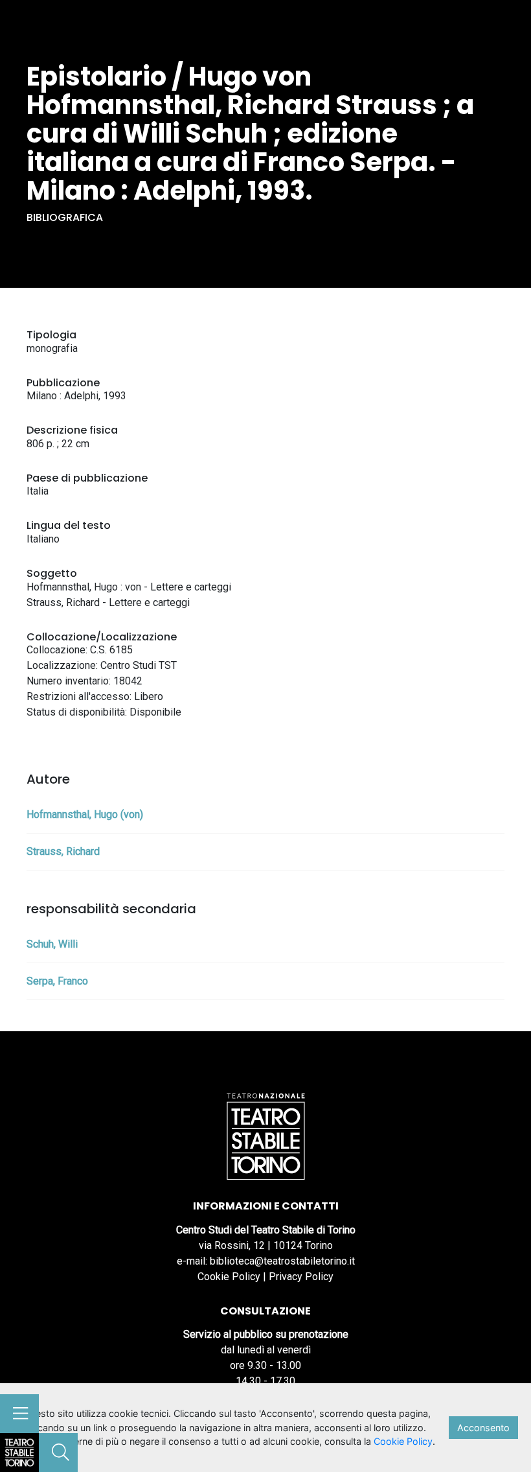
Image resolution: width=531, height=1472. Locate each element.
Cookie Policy (229, 1276)
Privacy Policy (301, 1276)
